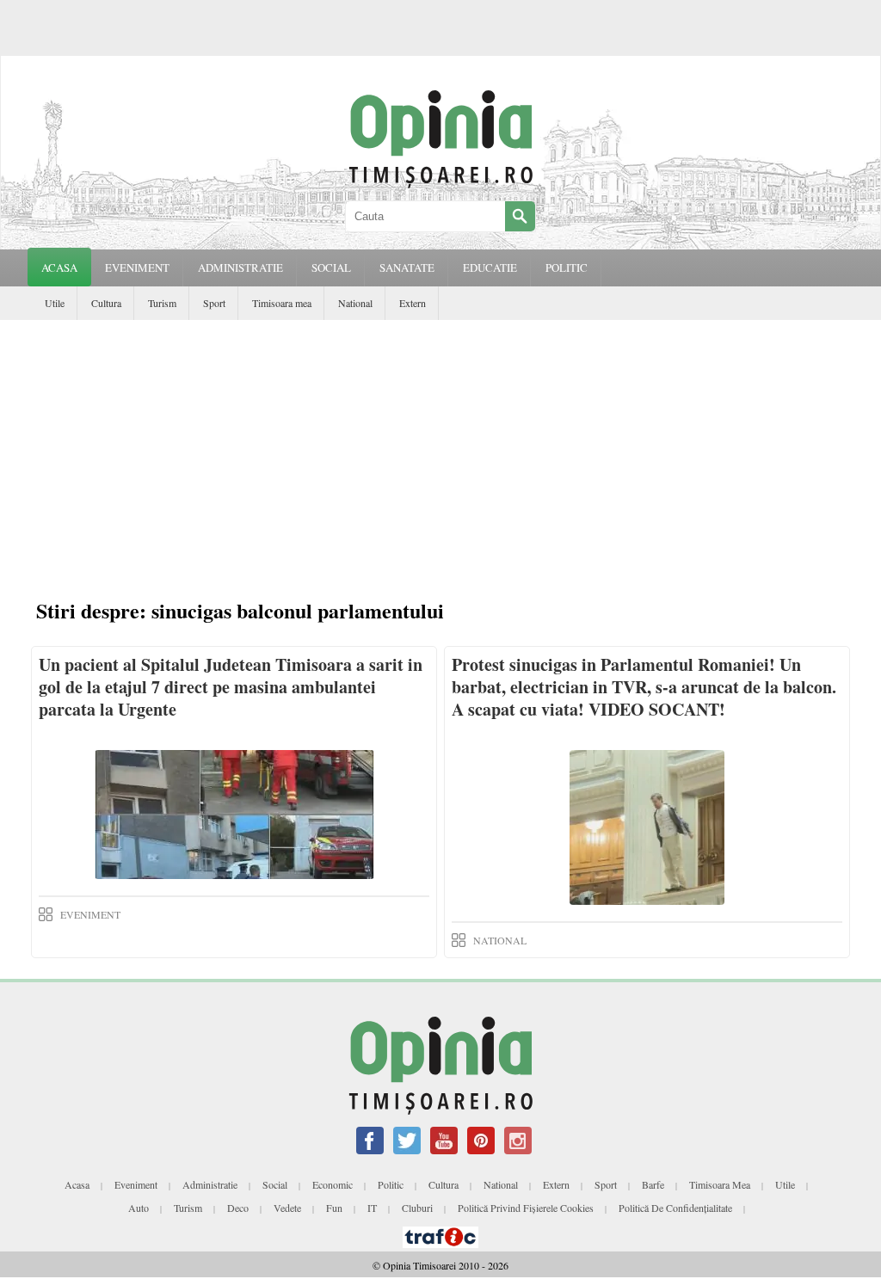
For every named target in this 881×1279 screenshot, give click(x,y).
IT (372, 1207)
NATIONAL (500, 940)
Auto (138, 1207)
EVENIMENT (137, 267)
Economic (332, 1184)
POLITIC (566, 267)
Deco (238, 1207)
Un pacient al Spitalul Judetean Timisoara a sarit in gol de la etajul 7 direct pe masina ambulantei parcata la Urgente (230, 687)
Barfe (653, 1184)
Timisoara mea (281, 303)
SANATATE (406, 267)
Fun (334, 1207)
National (355, 303)
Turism (162, 303)
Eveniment (135, 1184)
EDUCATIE (490, 267)
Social (274, 1184)
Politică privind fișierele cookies (526, 1207)
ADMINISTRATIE (240, 267)
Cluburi (417, 1207)
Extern (412, 303)
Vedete (287, 1207)
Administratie (209, 1184)
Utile (55, 303)
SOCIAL (331, 267)
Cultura (106, 303)
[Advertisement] (440, 449)
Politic (391, 1184)
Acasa (59, 267)
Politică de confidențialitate (675, 1207)
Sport (214, 303)
